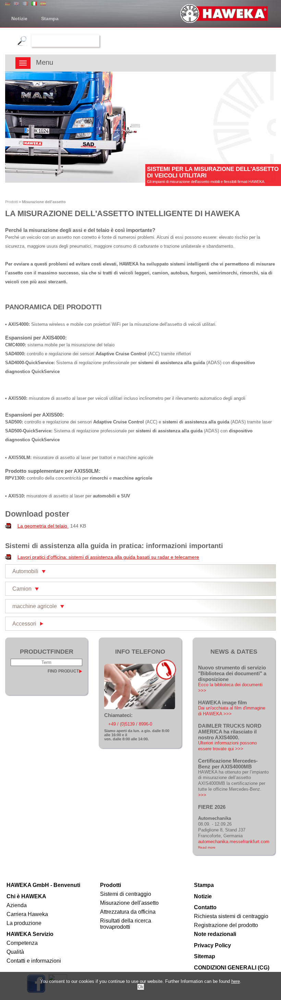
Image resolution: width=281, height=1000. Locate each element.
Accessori (24, 624)
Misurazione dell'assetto (129, 903)
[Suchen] (21, 41)
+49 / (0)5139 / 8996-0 (130, 724)
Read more (207, 847)
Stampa (50, 18)
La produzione (24, 923)
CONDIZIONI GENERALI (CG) (231, 968)
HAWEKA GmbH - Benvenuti (43, 885)
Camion (22, 589)
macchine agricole (34, 606)
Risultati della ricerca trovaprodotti (125, 924)
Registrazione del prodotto (226, 925)
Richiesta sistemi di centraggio (231, 916)
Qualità (15, 952)
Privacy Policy (212, 945)
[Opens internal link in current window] (140, 707)
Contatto (205, 907)
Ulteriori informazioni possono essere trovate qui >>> (227, 745)
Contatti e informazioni (34, 961)
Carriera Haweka (27, 914)
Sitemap (204, 956)
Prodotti (11, 202)
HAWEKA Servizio (30, 934)
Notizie (19, 18)
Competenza (22, 943)
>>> (202, 795)
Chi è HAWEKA (26, 896)
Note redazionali (215, 934)
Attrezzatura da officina (128, 912)
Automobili (25, 571)
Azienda (17, 905)
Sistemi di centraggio (125, 894)
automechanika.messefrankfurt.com (233, 841)
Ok (141, 986)
